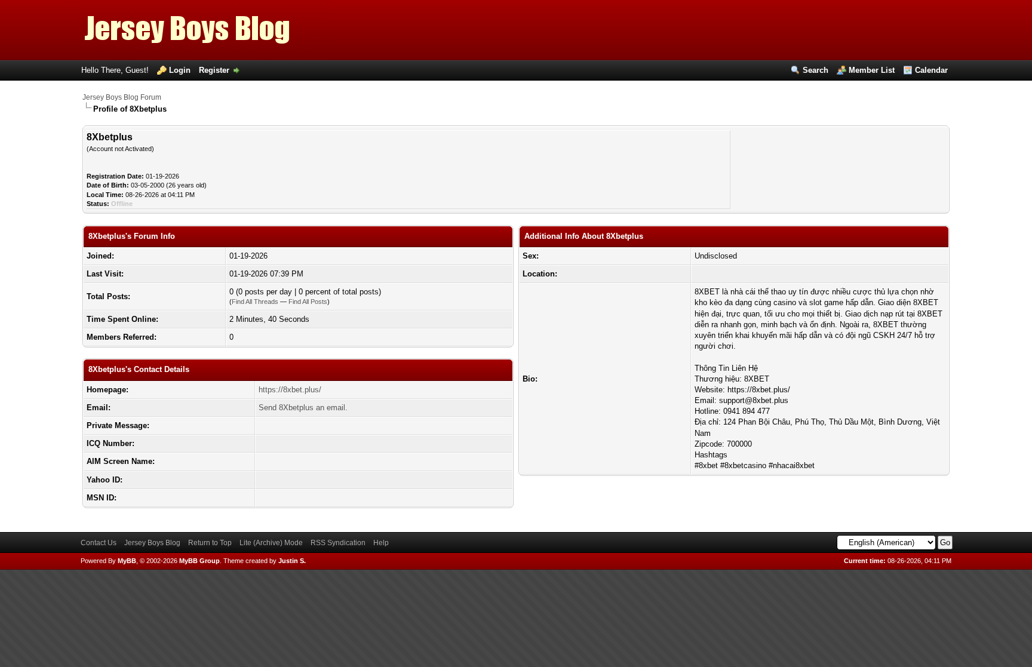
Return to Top (210, 543)
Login (180, 70)
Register (214, 70)
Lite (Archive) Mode (271, 543)
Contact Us (98, 543)
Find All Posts (307, 301)
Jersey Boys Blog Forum (121, 97)
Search (815, 70)
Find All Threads (255, 301)
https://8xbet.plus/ (290, 389)
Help (381, 543)
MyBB (127, 560)
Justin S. (292, 560)
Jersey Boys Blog (152, 543)
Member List (872, 70)
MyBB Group (199, 560)
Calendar (931, 70)
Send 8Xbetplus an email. (303, 407)
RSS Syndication (338, 543)
